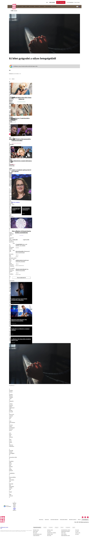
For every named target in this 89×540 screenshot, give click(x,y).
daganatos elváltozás (21, 101)
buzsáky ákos (18, 274)
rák (9, 78)
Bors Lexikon (52, 2)
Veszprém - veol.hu (77, 532)
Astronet (42, 6)
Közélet (45, 527)
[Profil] (79, 6)
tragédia (17, 247)
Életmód (32, 6)
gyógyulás (13, 78)
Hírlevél (79, 519)
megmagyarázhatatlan (20, 265)
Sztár (24, 6)
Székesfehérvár (70, 2)
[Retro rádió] (58, 3)
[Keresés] (77, 6)
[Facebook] (88, 517)
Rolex (12, 334)
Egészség (15, 10)
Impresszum (47, 519)
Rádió (74, 527)
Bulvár (62, 527)
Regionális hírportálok (37, 527)
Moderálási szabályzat (72, 519)
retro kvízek (13, 164)
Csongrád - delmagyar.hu (36, 535)
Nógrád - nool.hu (63, 532)
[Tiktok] (82, 517)
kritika (23, 213)
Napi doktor (48, 6)
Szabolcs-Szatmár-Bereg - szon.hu (65, 535)
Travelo (37, 6)
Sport (27, 6)
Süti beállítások (85, 519)
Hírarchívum (41, 519)
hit (10, 70)
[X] (10, 134)
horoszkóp (21, 235)
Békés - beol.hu (35, 532)
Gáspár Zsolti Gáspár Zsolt (16, 143)
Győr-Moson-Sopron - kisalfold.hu (51, 532)
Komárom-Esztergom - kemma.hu (65, 531)
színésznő (13, 204)
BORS (12, 10)
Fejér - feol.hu (49, 531)
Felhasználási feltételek (63, 519)
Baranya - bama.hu (35, 531)
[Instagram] (85, 517)
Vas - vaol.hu (77, 531)
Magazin (56, 527)
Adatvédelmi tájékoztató (54, 519)
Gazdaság (50, 527)
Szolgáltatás (68, 527)
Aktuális (20, 6)
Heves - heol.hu (49, 535)
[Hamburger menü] (10, 6)
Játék (47, 2)
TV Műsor (54, 6)
